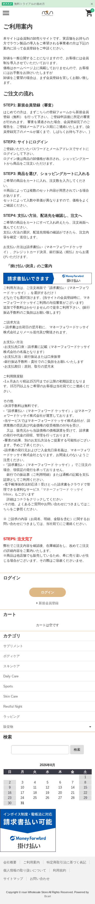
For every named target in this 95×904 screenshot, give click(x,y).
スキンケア (11, 666)
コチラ (21, 499)
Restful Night (12, 706)
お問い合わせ (40, 879)
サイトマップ (13, 879)
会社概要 (9, 862)
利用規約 (59, 870)
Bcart (47, 896)
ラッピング (11, 716)
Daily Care (10, 676)
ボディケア (11, 656)
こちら (41, 112)
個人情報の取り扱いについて (24, 870)
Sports (8, 686)
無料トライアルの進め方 (29, 3)
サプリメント (13, 646)
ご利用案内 (31, 862)
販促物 (8, 727)
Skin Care (10, 696)
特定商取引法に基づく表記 (66, 862)
